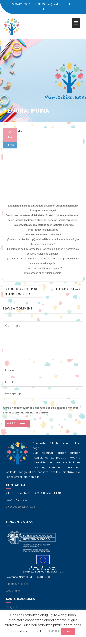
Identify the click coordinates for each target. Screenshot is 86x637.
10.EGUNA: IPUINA (67, 289)
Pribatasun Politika (17, 584)
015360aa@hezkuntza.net (53, 4)
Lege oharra (13, 590)
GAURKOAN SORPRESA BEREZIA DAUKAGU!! (21, 291)
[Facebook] (43, 10)
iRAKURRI (54, 631)
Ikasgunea (12, 607)
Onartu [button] (67, 631)
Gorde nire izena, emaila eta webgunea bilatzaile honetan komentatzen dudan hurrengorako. (41, 410)
